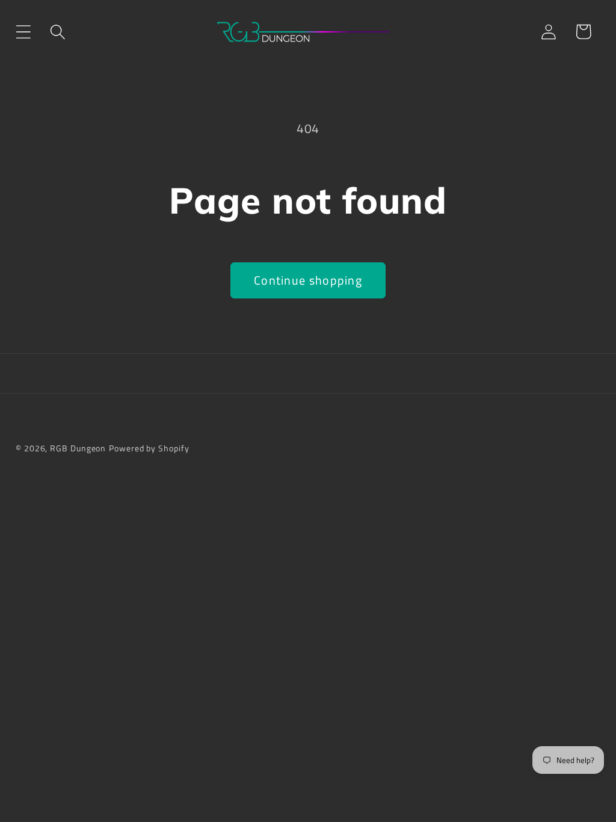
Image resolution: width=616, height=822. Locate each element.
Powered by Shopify (149, 448)
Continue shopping (308, 280)
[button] (23, 31)
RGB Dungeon (78, 448)
